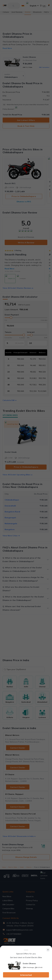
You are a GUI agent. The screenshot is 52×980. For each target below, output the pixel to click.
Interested (26, 975)
